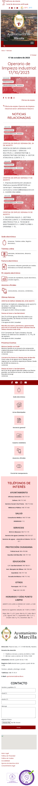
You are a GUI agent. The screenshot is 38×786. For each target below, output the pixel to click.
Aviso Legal (5, 753)
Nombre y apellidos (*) (8, 687)
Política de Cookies (7, 758)
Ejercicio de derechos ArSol (10, 763)
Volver (34, 55)
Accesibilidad (5, 761)
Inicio (3, 50)
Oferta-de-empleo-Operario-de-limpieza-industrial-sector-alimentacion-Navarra (20, 107)
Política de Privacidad (8, 756)
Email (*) (4, 693)
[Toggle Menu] (32, 43)
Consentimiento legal (8, 766)
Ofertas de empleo (28, 100)
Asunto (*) (4, 699)
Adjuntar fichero (6, 719)
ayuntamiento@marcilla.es (15, 676)
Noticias (9, 50)
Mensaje (4, 706)
